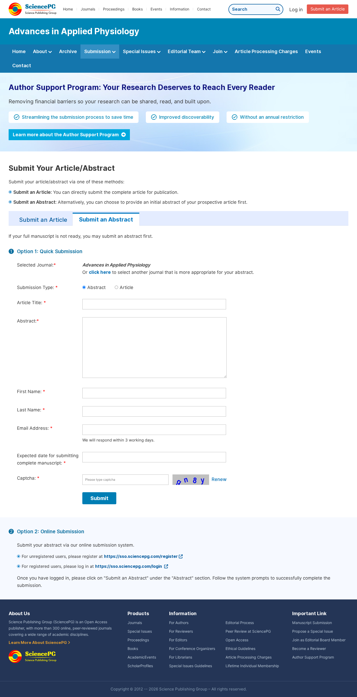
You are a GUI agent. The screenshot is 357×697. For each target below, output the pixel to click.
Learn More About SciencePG (38, 642)
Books (137, 9)
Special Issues (140, 51)
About (40, 51)
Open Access (237, 640)
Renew (219, 479)
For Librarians (180, 657)
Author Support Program (313, 657)
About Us (19, 613)
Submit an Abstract (106, 219)
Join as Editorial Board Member (319, 640)
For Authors (178, 623)
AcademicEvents (142, 657)
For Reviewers (181, 631)
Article (126, 287)
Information (179, 9)
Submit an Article (327, 9)
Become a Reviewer (309, 649)
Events (156, 9)
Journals (88, 9)
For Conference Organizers (192, 649)
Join (218, 51)
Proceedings (113, 9)
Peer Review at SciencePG (248, 631)
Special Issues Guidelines (190, 666)
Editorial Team (185, 51)
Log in (296, 9)
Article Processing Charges (266, 51)
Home (68, 9)
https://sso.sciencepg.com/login (129, 566)
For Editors (178, 640)
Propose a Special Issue (312, 631)
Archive (68, 51)
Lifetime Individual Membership (252, 666)
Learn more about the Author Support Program (66, 134)
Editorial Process (240, 623)
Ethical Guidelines (240, 649)
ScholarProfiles (140, 666)
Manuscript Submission (312, 623)
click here (100, 272)
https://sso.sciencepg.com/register (141, 556)
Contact (204, 9)
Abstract (96, 287)
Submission (98, 51)
